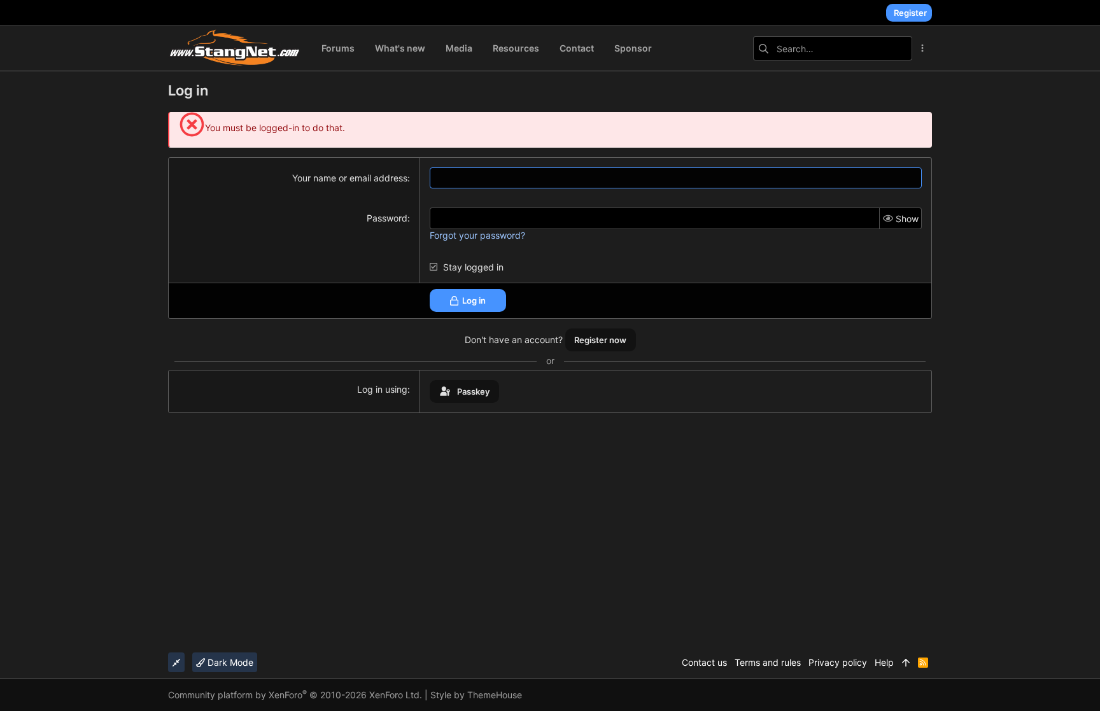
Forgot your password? (477, 235)
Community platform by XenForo (295, 694)
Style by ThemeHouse (476, 694)
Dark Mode (229, 662)
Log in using (382, 389)
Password (387, 218)
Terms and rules (768, 662)
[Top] (906, 662)
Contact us (704, 662)
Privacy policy (837, 662)
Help (884, 662)
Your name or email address (349, 177)
